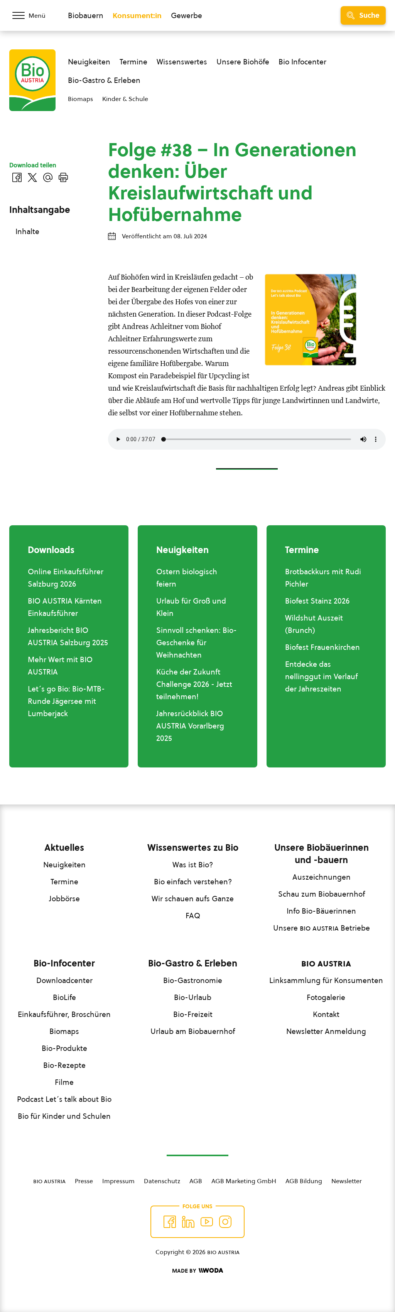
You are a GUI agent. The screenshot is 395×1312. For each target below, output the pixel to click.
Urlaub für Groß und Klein (191, 607)
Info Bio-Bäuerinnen (321, 911)
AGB (195, 1181)
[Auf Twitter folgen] (188, 1222)
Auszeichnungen (321, 877)
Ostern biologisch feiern (186, 578)
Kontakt (326, 1014)
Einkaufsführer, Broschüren (64, 1014)
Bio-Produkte (64, 1048)
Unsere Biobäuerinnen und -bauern (321, 854)
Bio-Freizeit (193, 1014)
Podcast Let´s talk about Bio (64, 1099)
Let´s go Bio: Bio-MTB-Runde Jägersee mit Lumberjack (66, 701)
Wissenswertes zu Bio (192, 848)
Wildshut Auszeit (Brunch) (314, 624)
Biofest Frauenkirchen (322, 647)
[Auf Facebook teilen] (17, 177)
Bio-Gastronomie (192, 980)
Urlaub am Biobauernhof (192, 1031)
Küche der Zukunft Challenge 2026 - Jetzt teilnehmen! (194, 684)
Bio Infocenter (302, 62)
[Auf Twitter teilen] (32, 177)
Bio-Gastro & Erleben (104, 80)
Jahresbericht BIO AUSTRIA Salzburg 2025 (68, 636)
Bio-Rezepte (64, 1065)
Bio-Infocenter (64, 963)
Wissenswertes (182, 62)
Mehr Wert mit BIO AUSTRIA (60, 665)
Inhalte (27, 231)
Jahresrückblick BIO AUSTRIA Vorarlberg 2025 (190, 725)
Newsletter (346, 1181)
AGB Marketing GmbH (243, 1181)
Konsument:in (137, 15)
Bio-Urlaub (192, 997)
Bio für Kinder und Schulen (64, 1116)
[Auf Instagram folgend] (225, 1222)
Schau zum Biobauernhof (321, 894)
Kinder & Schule (125, 98)
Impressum (118, 1181)
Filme (64, 1082)
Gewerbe (186, 15)
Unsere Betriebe (321, 928)
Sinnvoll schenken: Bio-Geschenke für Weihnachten (196, 642)
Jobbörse (64, 899)
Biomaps (80, 98)
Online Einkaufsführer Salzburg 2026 (65, 578)
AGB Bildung (303, 1181)
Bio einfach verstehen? (193, 882)
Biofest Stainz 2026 (317, 601)
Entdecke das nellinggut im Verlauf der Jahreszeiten (321, 676)
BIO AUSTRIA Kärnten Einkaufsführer (65, 607)
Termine (133, 62)
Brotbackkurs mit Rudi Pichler (323, 578)
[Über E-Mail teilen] (48, 177)
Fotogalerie (326, 997)
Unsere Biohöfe (242, 62)
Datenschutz (162, 1181)
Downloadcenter (64, 980)
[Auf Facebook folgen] (169, 1222)
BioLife (64, 997)
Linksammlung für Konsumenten (326, 980)
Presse (84, 1181)
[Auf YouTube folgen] (207, 1222)
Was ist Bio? (192, 865)
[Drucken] (63, 177)
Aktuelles (64, 848)
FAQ (193, 916)
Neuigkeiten (89, 62)
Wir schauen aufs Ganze (193, 899)
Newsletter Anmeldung (326, 1031)
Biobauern (85, 15)
